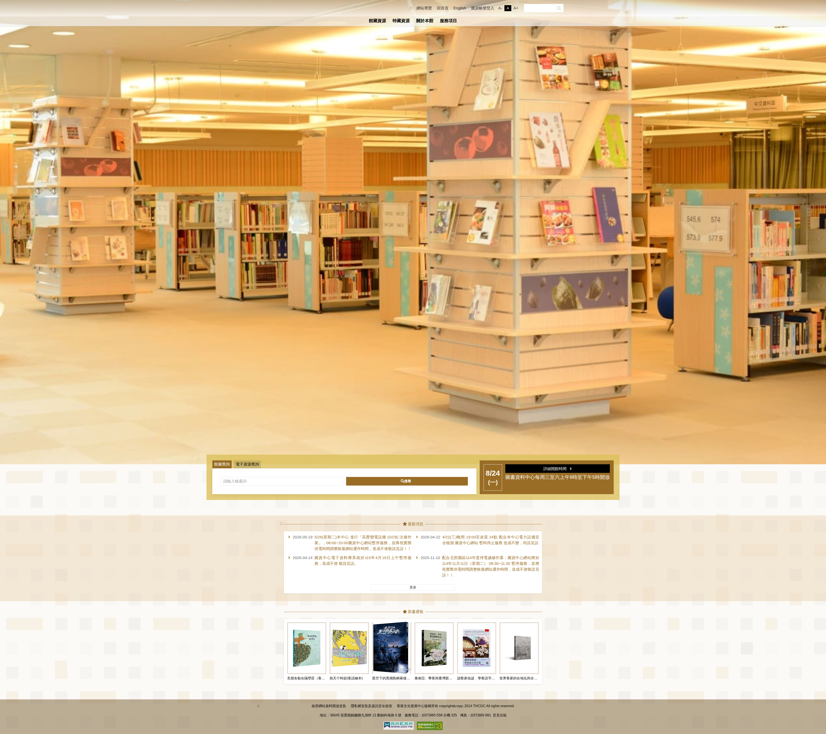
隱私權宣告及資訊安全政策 (371, 706)
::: (411, 8)
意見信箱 (500, 715)
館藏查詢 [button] (222, 464)
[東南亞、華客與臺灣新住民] (434, 648)
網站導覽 (424, 8)
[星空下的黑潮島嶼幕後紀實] (391, 648)
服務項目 (448, 20)
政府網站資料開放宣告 (329, 706)
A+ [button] (515, 8)
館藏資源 (377, 20)
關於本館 (424, 20)
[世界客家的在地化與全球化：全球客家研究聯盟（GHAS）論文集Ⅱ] (519, 648)
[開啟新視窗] (399, 725)
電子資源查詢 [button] (247, 464)
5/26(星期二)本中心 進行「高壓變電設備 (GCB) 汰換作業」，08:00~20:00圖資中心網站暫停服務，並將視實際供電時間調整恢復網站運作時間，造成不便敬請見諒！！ (362, 543)
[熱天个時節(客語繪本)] (349, 648)
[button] (559, 8)
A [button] (508, 8)
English (459, 8)
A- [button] (500, 8)
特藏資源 (401, 20)
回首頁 (442, 8)
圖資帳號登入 (482, 8)
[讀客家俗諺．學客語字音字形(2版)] (476, 648)
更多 (413, 587)
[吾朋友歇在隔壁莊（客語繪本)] (306, 648)
